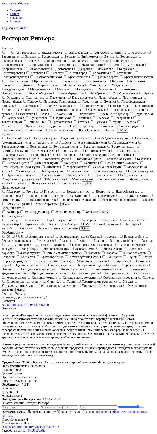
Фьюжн (21, 183)
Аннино (120, 52)
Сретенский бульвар (114, 114)
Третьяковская (62, 122)
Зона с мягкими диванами (64, 253)
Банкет (14, 14)
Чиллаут (88, 285)
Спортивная (86, 114)
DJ (8, 236)
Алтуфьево (101, 52)
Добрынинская (12, 69)
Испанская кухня (57, 159)
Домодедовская (39, 69)
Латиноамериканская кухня (21, 167)
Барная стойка (134, 236)
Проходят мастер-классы (49, 273)
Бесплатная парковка (16, 240)
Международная (13, 89)
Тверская (103, 118)
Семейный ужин (18, 204)
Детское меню (113, 249)
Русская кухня (52, 175)
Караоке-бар (10, 224)
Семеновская (120, 109)
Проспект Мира (93, 105)
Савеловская (97, 109)
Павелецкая (58, 97)
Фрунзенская (34, 126)
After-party (13, 191)
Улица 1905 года (124, 122)
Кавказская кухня (119, 159)
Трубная (83, 122)
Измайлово (105, 69)
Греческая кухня (45, 150)
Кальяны (94, 253)
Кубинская (91, 163)
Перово (32, 101)
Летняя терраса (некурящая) (51, 261)
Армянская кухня (124, 142)
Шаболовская (11, 130)
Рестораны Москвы (15, 3)
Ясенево (110, 130)
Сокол (44, 114)
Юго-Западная (89, 130)
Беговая (30, 56)
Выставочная (67, 64)
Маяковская (98, 85)
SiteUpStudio (36, 430)
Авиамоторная (26, 52)
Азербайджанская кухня (111, 138)
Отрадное (13, 97)
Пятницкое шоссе (19, 109)
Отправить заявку (14, 411)
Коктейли (8, 257)
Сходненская (62, 118)
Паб (86, 224)
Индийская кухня (94, 154)
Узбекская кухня (82, 179)
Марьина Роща (73, 85)
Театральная (123, 118)
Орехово (149, 93)
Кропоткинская (17, 81)
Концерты (28, 257)
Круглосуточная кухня (85, 257)
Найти (122, 130)
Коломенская (102, 73)
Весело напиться (78, 191)
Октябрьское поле (125, 93)
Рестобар (8, 228)
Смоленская (26, 114)
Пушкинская (144, 105)
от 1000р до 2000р (37, 212)
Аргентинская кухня (92, 142)
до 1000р (13, 212)
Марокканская (77, 167)
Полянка (110, 101)
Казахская (144, 159)
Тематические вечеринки (99, 281)
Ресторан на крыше (85, 273)
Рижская (43, 109)
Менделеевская (40, 89)
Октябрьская (98, 93)
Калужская (126, 69)
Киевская (57, 73)
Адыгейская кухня (76, 138)
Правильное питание (21, 175)
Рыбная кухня (77, 175)
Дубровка (85, 69)
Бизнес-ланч (52, 191)
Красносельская (79, 77)
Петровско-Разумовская (60, 101)
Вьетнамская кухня (15, 150)
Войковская (80, 60)
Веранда (147, 240)
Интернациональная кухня (20, 159)
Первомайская (12, 101)
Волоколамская (12, 64)
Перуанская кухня (140, 171)
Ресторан (26, 228)
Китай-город (78, 73)
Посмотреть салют (73, 269)
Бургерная (89, 220)
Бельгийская (39, 146)
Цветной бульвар (82, 126)
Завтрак (58, 195)
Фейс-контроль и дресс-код (57, 285)
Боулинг (82, 240)
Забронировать (12, 304)
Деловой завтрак (127, 191)
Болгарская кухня (65, 146)
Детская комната (86, 249)
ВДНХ (32, 60)
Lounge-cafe (33, 220)
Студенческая (143, 114)
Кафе (52, 224)
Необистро (69, 224)
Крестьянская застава (139, 77)
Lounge (15, 21)
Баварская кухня (13, 146)
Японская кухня (69, 183)
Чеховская (106, 126)
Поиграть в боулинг (134, 195)
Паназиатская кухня (108, 171)
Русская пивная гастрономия (58, 228)
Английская (45, 142)
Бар (49, 220)
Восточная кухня (123, 146)
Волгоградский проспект (111, 60)
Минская (63, 89)
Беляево (70, 56)
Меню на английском (92, 261)
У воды (128, 281)
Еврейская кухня (13, 154)
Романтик (17, 17)
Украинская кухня (111, 179)
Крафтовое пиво (52, 257)
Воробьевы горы (40, 64)
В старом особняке (123, 240)
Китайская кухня (46, 163)
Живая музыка (30, 253)
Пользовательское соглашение (38, 426)
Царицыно (56, 126)
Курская (117, 81)
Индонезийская (123, 154)
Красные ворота (107, 77)
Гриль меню (71, 150)
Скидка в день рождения (80, 277)
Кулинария (114, 257)
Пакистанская (79, 171)
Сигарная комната (44, 277)
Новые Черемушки (70, 93)
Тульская (101, 122)
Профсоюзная (119, 105)
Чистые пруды (129, 126)
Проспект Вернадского (60, 105)
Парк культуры (82, 97)
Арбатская (139, 52)
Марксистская (47, 85)
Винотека (41, 244)
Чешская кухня (42, 183)
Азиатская (141, 138)
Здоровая (70, 154)
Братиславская (12, 60)
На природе (120, 261)
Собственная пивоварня (120, 277)
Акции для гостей (41, 236)
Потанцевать (11, 199)
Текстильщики (12, 122)
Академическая (52, 52)
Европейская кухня (44, 154)
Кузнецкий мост (95, 81)
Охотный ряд (35, 97)
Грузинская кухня (97, 150)
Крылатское (69, 81)
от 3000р (92, 212)
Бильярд (65, 240)
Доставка (135, 249)
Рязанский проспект (68, 109)
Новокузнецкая (12, 93)
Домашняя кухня (127, 150)
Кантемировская (13, 73)
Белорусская (50, 56)
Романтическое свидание (119, 199)
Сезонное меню (103, 175)
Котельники (125, 73)
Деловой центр (92, 64)
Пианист (8, 269)
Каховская (37, 73)
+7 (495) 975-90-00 (14, 28)
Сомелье (148, 277)
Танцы (71, 281)
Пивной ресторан (106, 224)
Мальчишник (78, 195)
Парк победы (108, 97)
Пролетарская (29, 105)
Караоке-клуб (34, 224)
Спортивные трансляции (24, 281)
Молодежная (84, 89)
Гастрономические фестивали (93, 244)
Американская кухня (16, 142)
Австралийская (17, 138)
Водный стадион (54, 60)
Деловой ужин (37, 195)
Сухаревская (15, 118)
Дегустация (30, 249)
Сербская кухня (131, 175)
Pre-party (32, 191)
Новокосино (128, 89)
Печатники (90, 101)
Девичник (103, 191)
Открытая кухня (59, 265)
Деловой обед (11, 195)
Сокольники (63, 114)
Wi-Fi (19, 236)
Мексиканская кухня (106, 167)
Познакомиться (104, 195)
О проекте (9, 426)
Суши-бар (54, 281)
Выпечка (60, 244)
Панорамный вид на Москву (97, 265)
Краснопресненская (48, 77)
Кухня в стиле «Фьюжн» (121, 163)
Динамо (114, 64)
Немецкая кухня (52, 171)
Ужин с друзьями (47, 204)
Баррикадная (10, 56)
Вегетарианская (95, 146)
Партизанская (132, 97)
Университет (11, 126)
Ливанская (53, 167)
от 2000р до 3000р (68, 212)
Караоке (112, 253)
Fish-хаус (13, 220)
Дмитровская (134, 64)
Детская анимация (56, 249)
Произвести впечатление (79, 199)
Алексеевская (78, 52)
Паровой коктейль (135, 265)
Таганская (84, 118)
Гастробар (109, 220)
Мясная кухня (25, 171)
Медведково (120, 85)
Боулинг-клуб (66, 220)
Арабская (65, 142)
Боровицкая (128, 56)
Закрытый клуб (133, 220)
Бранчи (99, 240)
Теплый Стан (37, 122)
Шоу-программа (110, 285)
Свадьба (15, 10)
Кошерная (71, 163)
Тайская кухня (55, 179)
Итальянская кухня (87, 159)
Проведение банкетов (40, 199)
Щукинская (34, 130)
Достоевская (64, 69)
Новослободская (40, 93)
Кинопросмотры (134, 253)
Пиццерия (131, 224)
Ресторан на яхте (116, 273)
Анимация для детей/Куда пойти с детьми (89, 236)
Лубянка (26, 85)
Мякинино (106, 89)
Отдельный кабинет (29, 265)
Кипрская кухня (18, 163)
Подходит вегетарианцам (37, 269)
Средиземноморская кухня (20, 179)
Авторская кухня (45, 138)
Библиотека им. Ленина (98, 56)
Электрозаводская (60, 130)
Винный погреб (18, 244)
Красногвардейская (15, 77)
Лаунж (132, 257)
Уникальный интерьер (17, 285)
